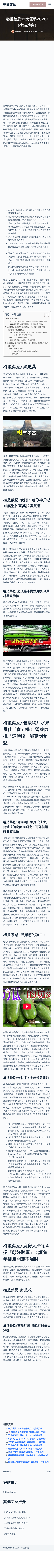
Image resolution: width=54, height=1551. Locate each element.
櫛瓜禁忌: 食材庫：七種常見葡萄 (24, 340)
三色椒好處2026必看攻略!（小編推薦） (26, 1445)
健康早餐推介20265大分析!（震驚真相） (27, 1452)
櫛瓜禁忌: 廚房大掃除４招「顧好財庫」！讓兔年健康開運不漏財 (27, 344)
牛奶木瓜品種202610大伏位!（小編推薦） (27, 1438)
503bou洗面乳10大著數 (15, 1512)
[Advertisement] (27, 74)
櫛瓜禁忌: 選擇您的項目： (19, 337)
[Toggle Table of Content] (45, 315)
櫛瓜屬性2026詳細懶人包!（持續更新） (26, 1428)
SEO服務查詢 (37, 4)
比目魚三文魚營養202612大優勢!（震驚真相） (29, 1462)
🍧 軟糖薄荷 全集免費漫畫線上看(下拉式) (27, 1432)
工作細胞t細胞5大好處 (14, 1528)
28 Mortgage (9, 1492)
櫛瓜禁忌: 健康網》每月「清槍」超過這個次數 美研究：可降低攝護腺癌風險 (30, 334)
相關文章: (14, 354)
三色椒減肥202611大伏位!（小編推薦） (26, 1435)
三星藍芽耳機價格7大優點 (16, 1523)
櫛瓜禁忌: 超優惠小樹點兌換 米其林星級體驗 (28, 324)
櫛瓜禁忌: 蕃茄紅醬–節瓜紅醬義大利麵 (26, 351)
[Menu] (49, 4)
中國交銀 (9, 4)
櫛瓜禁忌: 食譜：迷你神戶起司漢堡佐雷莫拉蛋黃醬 (28, 321)
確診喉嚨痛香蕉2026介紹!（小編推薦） (26, 1448)
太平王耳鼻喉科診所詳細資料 (17, 1517)
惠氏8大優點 (10, 1533)
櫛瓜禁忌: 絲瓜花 (16, 348)
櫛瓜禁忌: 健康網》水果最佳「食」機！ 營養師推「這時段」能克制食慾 (26, 328)
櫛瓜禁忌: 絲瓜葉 (13, 318)
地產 (41, 31)
